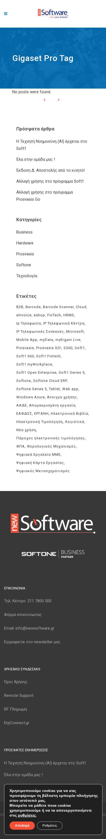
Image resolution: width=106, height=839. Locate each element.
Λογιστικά (74, 422)
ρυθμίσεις (27, 815)
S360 (68, 348)
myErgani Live (67, 340)
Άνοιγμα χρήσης (62, 397)
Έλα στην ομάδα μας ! (35, 159)
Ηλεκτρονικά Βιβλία (69, 413)
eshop (39, 315)
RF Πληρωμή (15, 709)
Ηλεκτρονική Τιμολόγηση (39, 422)
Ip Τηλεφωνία (28, 323)
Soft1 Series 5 (72, 372)
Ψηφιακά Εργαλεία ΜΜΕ (38, 454)
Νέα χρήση (26, 430)
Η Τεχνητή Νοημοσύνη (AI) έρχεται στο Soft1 (45, 763)
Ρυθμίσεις (49, 825)
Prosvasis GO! (48, 348)
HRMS (68, 315)
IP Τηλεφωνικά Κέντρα (64, 323)
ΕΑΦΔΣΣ (24, 413)
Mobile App (27, 340)
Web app (70, 389)
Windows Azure (30, 397)
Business (24, 232)
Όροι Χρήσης (15, 681)
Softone (23, 264)
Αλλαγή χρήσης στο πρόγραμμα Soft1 (50, 181)
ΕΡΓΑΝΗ (41, 413)
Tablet (54, 389)
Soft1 (80, 348)
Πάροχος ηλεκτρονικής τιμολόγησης (50, 438)
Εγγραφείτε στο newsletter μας (32, 641)
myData (46, 340)
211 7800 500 (39, 600)
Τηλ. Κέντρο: (27, 600)
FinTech (54, 315)
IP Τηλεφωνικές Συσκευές (40, 331)
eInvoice (24, 315)
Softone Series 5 (31, 389)
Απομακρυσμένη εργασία (52, 405)
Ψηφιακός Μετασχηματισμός (43, 471)
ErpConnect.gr (16, 722)
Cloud (81, 307)
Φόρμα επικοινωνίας (23, 614)
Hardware (24, 243)
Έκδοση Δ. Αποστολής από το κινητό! (50, 170)
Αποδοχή (22, 825)
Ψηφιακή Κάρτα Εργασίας (40, 463)
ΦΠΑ (20, 446)
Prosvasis (25, 254)
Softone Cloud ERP (50, 381)
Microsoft (75, 331)
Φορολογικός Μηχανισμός (51, 446)
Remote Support (18, 695)
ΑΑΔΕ (21, 405)
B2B (19, 307)
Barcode (33, 307)
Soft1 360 (25, 356)
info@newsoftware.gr (34, 628)
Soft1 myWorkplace (34, 364)
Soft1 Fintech (48, 356)
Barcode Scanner (58, 307)
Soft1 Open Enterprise (36, 372)
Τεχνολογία (26, 275)
